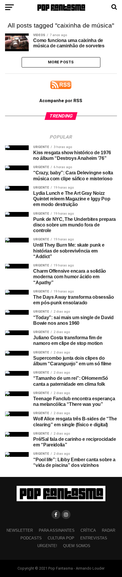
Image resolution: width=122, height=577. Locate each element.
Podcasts (31, 538)
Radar (108, 530)
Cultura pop (61, 538)
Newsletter (20, 530)
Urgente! (47, 546)
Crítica (88, 530)
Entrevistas (93, 538)
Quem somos (76, 546)
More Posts (61, 62)
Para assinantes (57, 530)
